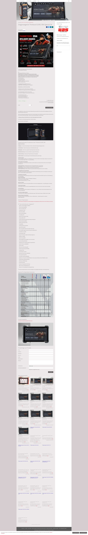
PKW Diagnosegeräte (30, 22)
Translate (24, 30)
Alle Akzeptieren (83, 532)
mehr (28, 389)
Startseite (22, 22)
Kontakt (26, 528)
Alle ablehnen (75, 532)
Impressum (23, 528)
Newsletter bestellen (55, 528)
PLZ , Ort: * (19, 355)
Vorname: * (19, 351)
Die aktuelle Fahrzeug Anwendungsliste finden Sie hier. (25, 320)
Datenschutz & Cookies (49, 528)
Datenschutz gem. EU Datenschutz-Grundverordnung (39, 528)
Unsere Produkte (26, 22)
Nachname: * (20, 353)
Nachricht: (19, 360)
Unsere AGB (29, 528)
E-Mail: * (19, 357)
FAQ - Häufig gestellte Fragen (62, 528)
